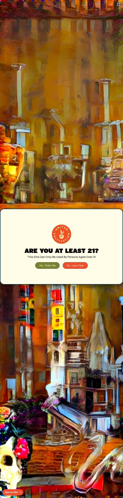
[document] (61, 249)
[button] (118, 4)
